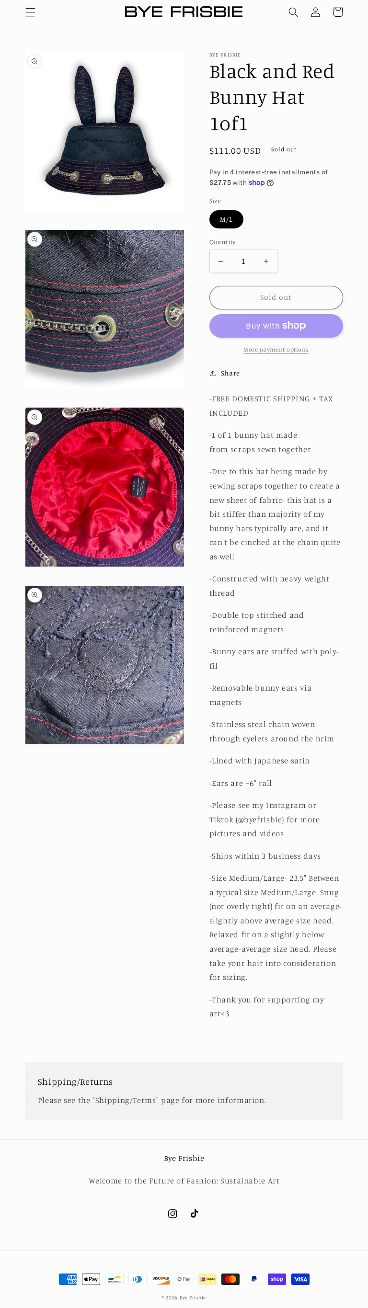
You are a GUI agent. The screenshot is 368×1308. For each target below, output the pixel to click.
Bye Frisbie (193, 1297)
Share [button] (230, 373)
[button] (30, 12)
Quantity (222, 242)
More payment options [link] (276, 349)
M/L (226, 219)
